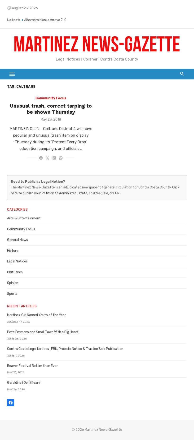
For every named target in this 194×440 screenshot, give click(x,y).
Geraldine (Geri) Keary (23, 383)
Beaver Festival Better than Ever (32, 366)
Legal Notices (17, 261)
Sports (12, 294)
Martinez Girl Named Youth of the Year (36, 315)
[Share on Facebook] (41, 158)
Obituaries (15, 272)
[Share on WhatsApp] (61, 158)
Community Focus (50, 98)
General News (17, 240)
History (12, 251)
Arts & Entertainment (24, 218)
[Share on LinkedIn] (54, 158)
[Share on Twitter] (47, 158)
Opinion (12, 283)
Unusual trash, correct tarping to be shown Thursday (51, 109)
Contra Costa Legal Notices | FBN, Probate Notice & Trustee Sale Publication (65, 349)
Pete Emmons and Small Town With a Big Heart (43, 332)
